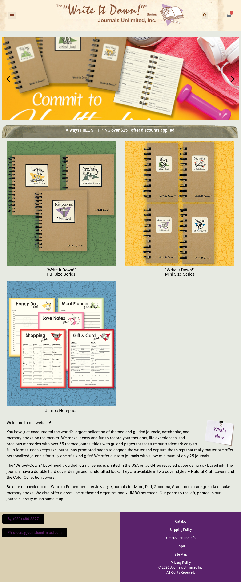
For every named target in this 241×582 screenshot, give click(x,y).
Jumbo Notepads (61, 410)
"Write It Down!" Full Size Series (61, 272)
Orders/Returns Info (181, 538)
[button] (12, 15)
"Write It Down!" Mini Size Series (180, 272)
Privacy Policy (181, 563)
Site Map (180, 554)
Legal (181, 546)
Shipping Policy (181, 530)
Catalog (181, 521)
